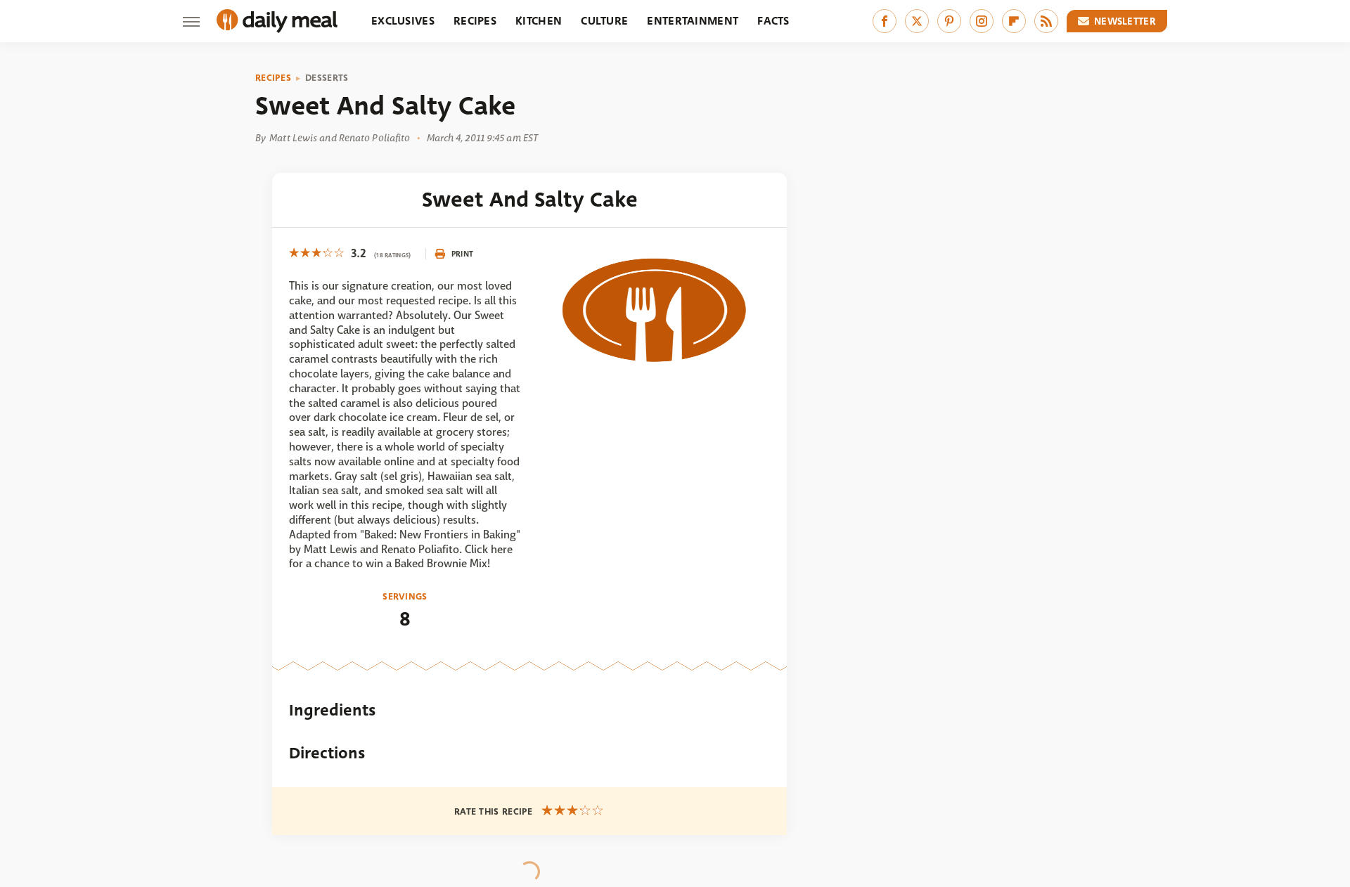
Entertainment (692, 21)
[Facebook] (884, 21)
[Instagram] (982, 21)
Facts (773, 21)
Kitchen (538, 21)
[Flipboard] (1014, 21)
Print (462, 253)
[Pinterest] (949, 21)
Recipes (475, 21)
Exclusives (403, 21)
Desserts (326, 78)
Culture (604, 21)
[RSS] (1046, 21)
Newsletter (1125, 21)
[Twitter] (917, 21)
